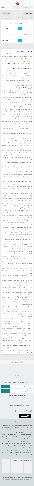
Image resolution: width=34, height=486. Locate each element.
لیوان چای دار (21, 16)
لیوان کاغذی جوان (10, 63)
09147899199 (20, 408)
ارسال (5, 386)
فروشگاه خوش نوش (29, 16)
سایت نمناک (23, 352)
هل (25, 70)
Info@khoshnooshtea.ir (19, 411)
